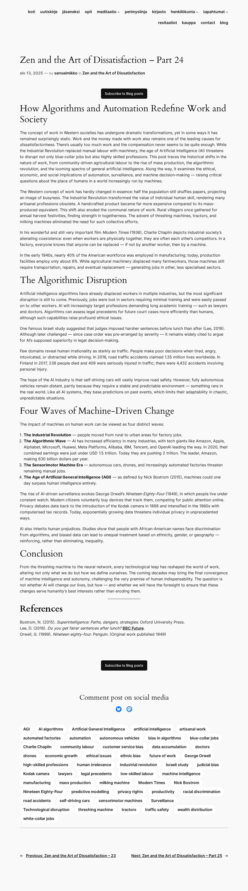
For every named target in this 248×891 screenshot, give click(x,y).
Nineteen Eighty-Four (43, 791)
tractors (129, 809)
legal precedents (96, 773)
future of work (162, 755)
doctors (202, 746)
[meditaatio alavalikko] (118, 12)
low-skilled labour (137, 773)
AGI (26, 729)
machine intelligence (181, 773)
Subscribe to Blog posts (124, 93)
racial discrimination (201, 791)
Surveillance (162, 800)
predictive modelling (90, 791)
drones (29, 755)
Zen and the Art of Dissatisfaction (113, 73)
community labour (77, 746)
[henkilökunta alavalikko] (197, 12)
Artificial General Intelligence (98, 729)
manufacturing (37, 782)
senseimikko (66, 73)
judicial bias (208, 764)
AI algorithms (51, 729)
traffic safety (157, 809)
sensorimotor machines (120, 800)
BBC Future (133, 628)
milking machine (115, 782)
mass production (75, 782)
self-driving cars (75, 800)
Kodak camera (36, 773)
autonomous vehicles (120, 738)
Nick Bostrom (186, 782)
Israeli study (177, 764)
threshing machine (95, 809)
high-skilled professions (45, 764)
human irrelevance (94, 764)
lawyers (65, 773)
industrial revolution (138, 764)
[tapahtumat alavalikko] (227, 12)
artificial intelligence (152, 729)
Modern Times (151, 782)
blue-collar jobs (204, 738)
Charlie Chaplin (37, 746)
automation (80, 738)
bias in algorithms (164, 738)
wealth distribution (195, 809)
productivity (163, 791)
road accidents (37, 800)
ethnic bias (130, 755)
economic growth (61, 755)
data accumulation (169, 746)
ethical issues (99, 755)
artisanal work (192, 729)
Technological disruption (46, 809)
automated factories (42, 738)
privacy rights (130, 791)
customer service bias (123, 746)
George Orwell (198, 755)
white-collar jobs (38, 818)
